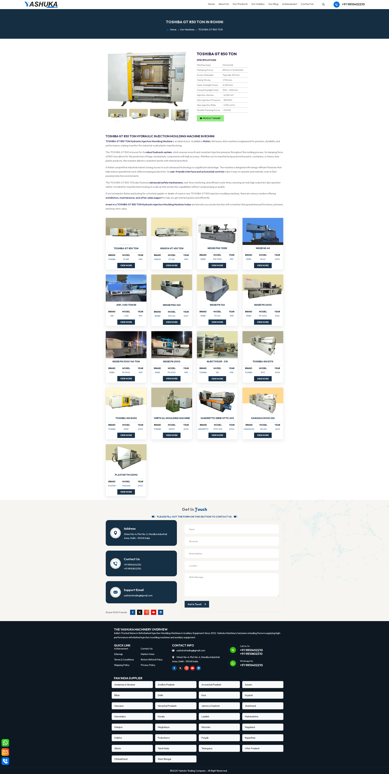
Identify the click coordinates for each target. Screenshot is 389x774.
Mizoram (205, 727)
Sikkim (117, 748)
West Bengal (164, 758)
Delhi (160, 695)
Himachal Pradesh (167, 705)
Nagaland (250, 727)
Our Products (240, 3)
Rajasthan (250, 737)
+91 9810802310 (132, 568)
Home (211, 3)
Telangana (206, 748)
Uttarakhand (120, 758)
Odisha (118, 737)
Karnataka (120, 716)
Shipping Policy (121, 664)
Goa (203, 695)
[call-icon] (5, 761)
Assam (248, 684)
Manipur (118, 727)
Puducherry (164, 737)
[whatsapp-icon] (5, 743)
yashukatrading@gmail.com (138, 595)
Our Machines (187, 29)
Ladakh (205, 716)
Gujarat (249, 695)
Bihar (117, 695)
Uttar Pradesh (252, 748)
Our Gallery (258, 3)
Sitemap (118, 654)
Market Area (147, 654)
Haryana (118, 705)
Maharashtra (251, 716)
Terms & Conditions (124, 659)
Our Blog (273, 3)
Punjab (205, 737)
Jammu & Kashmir (210, 705)
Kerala (161, 716)
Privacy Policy (148, 664)
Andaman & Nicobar (124, 684)
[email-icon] (5, 752)
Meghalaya (163, 727)
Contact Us (307, 3)
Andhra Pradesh (166, 684)
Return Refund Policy (152, 659)
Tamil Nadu (163, 748)
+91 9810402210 (353, 4)
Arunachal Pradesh (211, 684)
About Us (224, 3)
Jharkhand (250, 705)
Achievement (289, 3)
